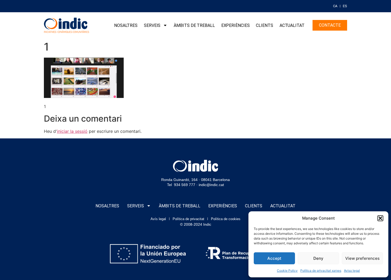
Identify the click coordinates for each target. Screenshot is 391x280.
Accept (274, 258)
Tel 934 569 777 (181, 185)
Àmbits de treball (194, 25)
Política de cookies (225, 219)
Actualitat (292, 25)
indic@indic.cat (211, 185)
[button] (380, 218)
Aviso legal (352, 271)
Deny (318, 258)
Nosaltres (126, 25)
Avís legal (158, 219)
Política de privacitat (188, 219)
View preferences (362, 258)
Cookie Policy (287, 271)
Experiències (235, 25)
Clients (264, 25)
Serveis (152, 25)
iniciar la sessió (72, 131)
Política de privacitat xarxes (320, 271)
